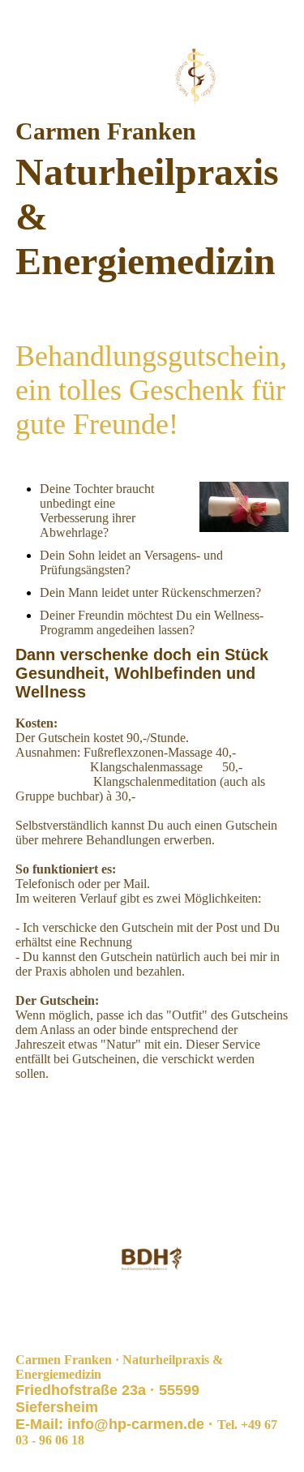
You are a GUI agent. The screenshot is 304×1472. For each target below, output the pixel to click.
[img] (152, 79)
